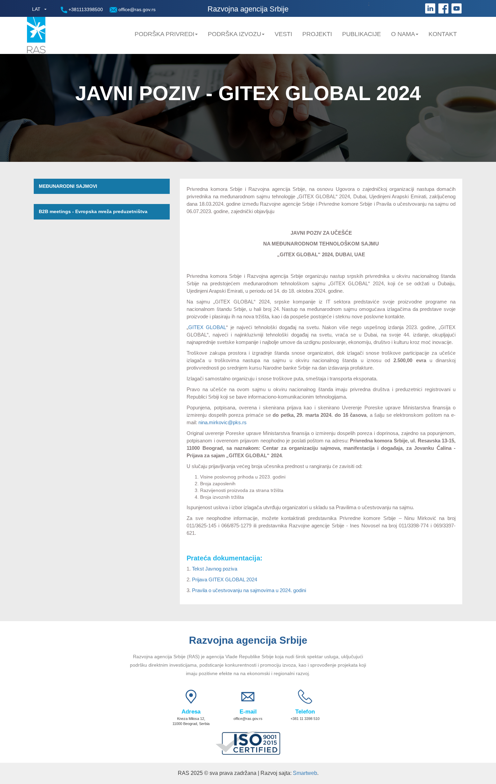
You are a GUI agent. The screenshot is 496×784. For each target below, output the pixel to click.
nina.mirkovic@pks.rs (222, 422)
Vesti (283, 34)
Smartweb (305, 773)
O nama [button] (403, 34)
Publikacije (361, 34)
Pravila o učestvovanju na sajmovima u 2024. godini (249, 590)
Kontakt (443, 34)
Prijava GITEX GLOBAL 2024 (224, 579)
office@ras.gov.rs (136, 9)
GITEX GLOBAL (207, 327)
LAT (36, 9)
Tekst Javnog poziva (214, 569)
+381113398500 (85, 9)
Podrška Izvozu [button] (234, 34)
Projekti (317, 34)
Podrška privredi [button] (164, 34)
